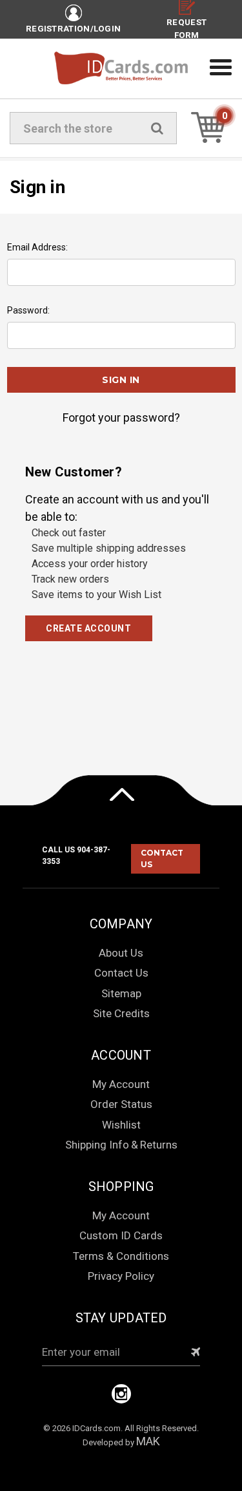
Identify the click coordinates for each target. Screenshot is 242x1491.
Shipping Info (97, 1144)
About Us (121, 952)
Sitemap (121, 993)
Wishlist (121, 1124)
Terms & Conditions (121, 1256)
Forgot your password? (121, 417)
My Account (121, 1084)
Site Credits (121, 1013)
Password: (28, 310)
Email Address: (37, 247)
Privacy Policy (121, 1276)
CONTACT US (162, 858)
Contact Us (121, 972)
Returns (158, 1144)
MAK (148, 1441)
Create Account (88, 628)
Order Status (121, 1104)
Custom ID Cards (121, 1235)
